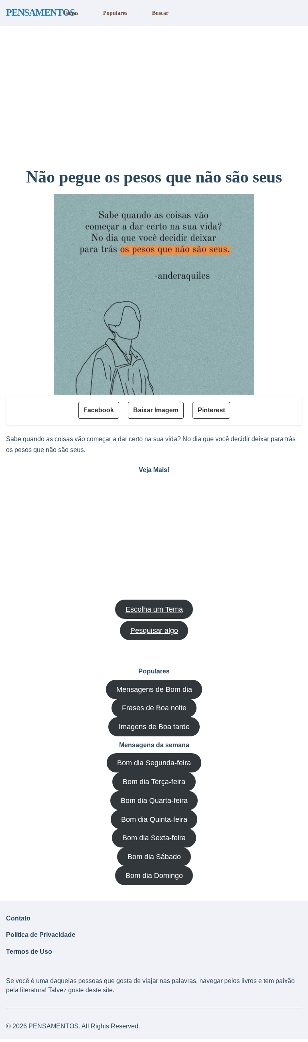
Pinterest (211, 410)
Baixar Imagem (155, 410)
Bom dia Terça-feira (154, 782)
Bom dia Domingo (154, 876)
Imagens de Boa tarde (154, 727)
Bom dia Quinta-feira (154, 819)
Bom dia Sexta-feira (154, 838)
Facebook (98, 410)
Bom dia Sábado (154, 857)
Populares (115, 13)
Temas (70, 13)
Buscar (160, 13)
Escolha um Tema (154, 609)
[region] (154, 93)
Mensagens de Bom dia (154, 689)
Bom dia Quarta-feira (154, 801)
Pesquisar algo (154, 630)
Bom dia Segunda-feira (154, 763)
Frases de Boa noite (154, 708)
